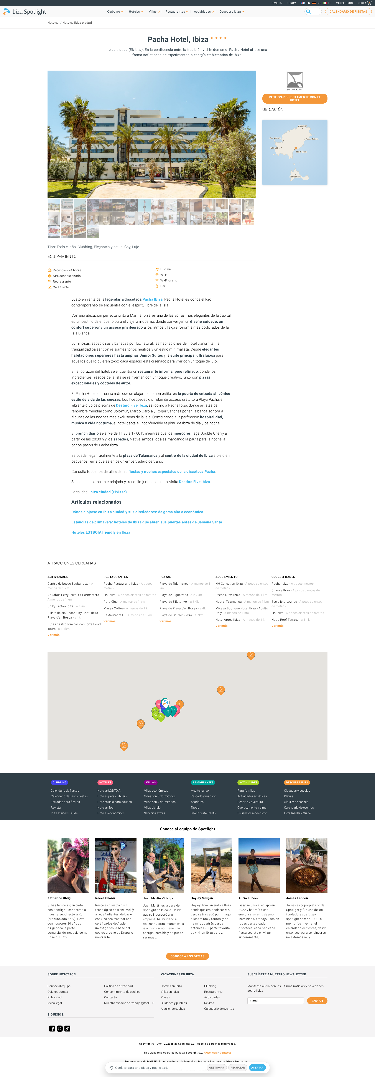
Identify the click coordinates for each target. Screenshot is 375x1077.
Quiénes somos (58, 991)
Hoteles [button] (134, 11)
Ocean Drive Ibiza (241, 595)
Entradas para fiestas (65, 802)
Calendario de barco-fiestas (69, 796)
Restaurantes (213, 991)
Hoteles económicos (111, 813)
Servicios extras (154, 813)
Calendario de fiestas (65, 790)
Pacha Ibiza (292, 583)
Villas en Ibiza (170, 991)
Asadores (197, 802)
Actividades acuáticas (252, 796)
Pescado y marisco (203, 796)
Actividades (212, 997)
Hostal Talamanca (242, 601)
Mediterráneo (200, 790)
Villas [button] (153, 11)
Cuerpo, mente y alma (251, 807)
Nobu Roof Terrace (291, 619)
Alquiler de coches (296, 802)
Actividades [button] (202, 11)
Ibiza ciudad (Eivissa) (108, 492)
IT (329, 3)
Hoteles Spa (105, 807)
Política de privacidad (118, 986)
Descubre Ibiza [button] (230, 11)
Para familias (246, 790)
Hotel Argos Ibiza (241, 619)
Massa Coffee (127, 608)
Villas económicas (156, 790)
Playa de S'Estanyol (181, 601)
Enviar (317, 1001)
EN (308, 3)
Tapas (195, 807)
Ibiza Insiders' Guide (64, 813)
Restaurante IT (128, 615)
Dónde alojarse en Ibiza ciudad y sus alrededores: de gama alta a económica (137, 512)
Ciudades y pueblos (297, 790)
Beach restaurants (203, 813)
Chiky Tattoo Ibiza (66, 606)
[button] (141, 724)
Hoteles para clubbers (112, 796)
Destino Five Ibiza (131, 405)
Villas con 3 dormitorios (160, 796)
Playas (288, 796)
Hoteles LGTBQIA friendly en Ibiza (100, 532)
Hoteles (53, 22)
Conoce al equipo (59, 986)
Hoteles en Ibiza (171, 986)
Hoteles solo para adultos (114, 802)
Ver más (54, 635)
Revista (276, 3)
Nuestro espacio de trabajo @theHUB (129, 1003)
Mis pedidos (344, 3)
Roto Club (124, 601)
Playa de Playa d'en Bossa (184, 608)
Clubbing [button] (113, 11)
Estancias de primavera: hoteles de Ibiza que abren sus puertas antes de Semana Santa (146, 522)
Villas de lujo (152, 807)
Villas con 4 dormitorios (160, 802)
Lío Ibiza (130, 595)
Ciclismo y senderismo (252, 813)
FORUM (291, 3)
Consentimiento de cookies (122, 991)
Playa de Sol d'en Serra (182, 615)
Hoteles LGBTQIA (108, 790)
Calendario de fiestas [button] (348, 11)
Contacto (110, 997)
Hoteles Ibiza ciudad (77, 22)
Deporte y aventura (250, 802)
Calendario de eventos (299, 807)
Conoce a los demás (188, 956)
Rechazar (238, 1067)
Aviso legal (55, 1003)
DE (319, 3)
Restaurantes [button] (175, 11)
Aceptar (257, 1067)
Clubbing (210, 986)
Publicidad (55, 997)
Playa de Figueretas (181, 595)
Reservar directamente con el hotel (295, 98)
